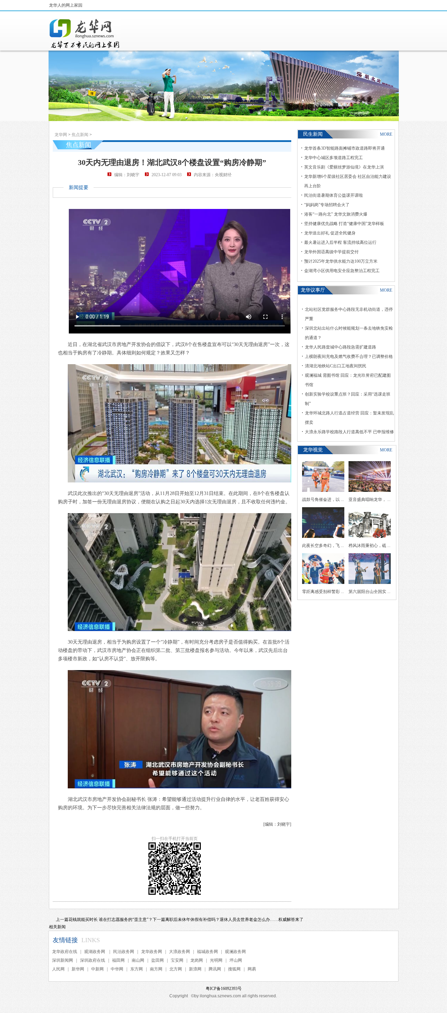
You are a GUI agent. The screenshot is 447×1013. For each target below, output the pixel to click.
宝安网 (177, 960)
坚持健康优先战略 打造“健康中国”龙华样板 (344, 223)
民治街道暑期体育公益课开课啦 (333, 195)
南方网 (156, 969)
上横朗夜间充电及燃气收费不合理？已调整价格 (349, 356)
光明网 (216, 960)
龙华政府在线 (64, 951)
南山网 (138, 960)
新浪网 (195, 969)
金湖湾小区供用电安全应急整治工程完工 (342, 270)
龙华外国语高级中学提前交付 (331, 251)
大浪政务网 (179, 951)
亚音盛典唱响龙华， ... (369, 499)
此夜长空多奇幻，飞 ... (323, 545)
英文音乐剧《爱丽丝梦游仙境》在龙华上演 (344, 167)
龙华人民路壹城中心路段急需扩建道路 (340, 347)
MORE (386, 134)
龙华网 (60, 134)
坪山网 (235, 960)
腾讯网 (214, 969)
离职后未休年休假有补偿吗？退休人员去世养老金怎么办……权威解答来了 (234, 919)
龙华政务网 (151, 951)
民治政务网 (123, 951)
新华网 (78, 969)
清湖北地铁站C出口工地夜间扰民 (335, 365)
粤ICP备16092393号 (224, 988)
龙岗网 (196, 960)
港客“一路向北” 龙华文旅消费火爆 (335, 214)
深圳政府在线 (92, 960)
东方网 (136, 969)
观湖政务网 (95, 951)
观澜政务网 (235, 951)
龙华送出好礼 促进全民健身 (330, 233)
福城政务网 (207, 951)
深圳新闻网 (62, 960)
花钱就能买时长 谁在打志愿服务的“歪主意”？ (110, 919)
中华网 (117, 969)
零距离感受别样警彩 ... (323, 591)
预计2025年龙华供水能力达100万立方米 (341, 261)
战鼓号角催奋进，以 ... (323, 499)
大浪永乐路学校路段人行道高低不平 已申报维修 (349, 431)
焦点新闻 (80, 134)
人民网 (58, 969)
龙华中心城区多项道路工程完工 (333, 157)
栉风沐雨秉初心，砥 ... (369, 545)
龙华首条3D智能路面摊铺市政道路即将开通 (344, 148)
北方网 (175, 969)
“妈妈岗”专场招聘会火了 (327, 204)
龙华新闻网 (85, 33)
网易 (252, 969)
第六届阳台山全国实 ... (369, 591)
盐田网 (157, 960)
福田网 (118, 960)
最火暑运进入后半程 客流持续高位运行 (340, 242)
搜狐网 (234, 969)
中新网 (97, 969)
